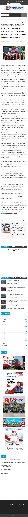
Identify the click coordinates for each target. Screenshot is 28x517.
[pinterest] (11, 1)
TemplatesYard (14, 515)
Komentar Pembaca (23, 278)
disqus (13, 246)
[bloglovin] (13, 1)
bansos (6, 22)
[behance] (18, 1)
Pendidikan (5, 329)
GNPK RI (4, 321)
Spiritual (4, 338)
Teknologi (14, 277)
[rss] (16, 1)
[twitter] (7, 1)
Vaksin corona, (19, 41)
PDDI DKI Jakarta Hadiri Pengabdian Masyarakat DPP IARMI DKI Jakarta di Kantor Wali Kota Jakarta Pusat (17, 289)
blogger (5, 246)
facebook (23, 246)
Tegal (3, 343)
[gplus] (9, 1)
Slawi (3, 333)
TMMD (3, 340)
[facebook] (5, 1)
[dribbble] (14, 1)
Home (2, 22)
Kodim (3, 326)
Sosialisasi (5, 336)
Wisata (3, 348)
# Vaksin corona (13, 213)
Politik (3, 331)
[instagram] (20, 1)
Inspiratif (4, 324)
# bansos (6, 213)
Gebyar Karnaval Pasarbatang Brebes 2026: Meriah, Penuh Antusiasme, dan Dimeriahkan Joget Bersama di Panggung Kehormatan (16, 307)
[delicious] (22, 1)
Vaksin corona (12, 22)
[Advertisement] (14, 486)
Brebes (4, 319)
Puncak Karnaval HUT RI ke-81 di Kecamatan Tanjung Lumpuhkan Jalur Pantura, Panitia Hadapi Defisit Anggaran (16, 282)
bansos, (14, 41)
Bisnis (3, 317)
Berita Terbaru (5, 277)
